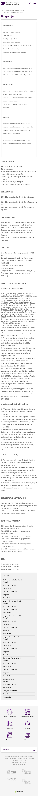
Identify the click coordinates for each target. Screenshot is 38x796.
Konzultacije (7, 598)
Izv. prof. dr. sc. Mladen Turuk (12, 637)
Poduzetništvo (15, 10)
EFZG (2, 10)
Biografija (20, 12)
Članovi (22, 10)
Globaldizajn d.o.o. (19, 792)
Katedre (7, 10)
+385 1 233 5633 (20, 762)
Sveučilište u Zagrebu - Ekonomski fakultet (10, 3)
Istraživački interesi (9, 585)
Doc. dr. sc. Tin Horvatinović (12, 658)
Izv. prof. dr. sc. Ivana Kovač (12, 601)
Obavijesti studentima (10, 591)
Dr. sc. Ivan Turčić (8, 679)
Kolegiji (5, 582)
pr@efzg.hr (21, 765)
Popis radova (7, 588)
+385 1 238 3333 (20, 760)
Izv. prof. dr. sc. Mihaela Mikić (12, 616)
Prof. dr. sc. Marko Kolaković (9, 12)
